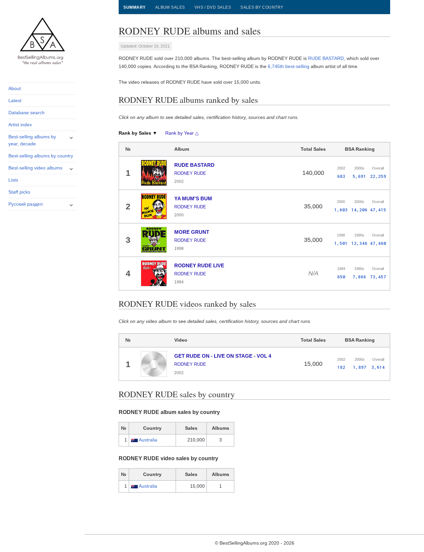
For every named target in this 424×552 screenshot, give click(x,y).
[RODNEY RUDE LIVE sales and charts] (154, 273)
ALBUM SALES (170, 7)
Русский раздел (25, 204)
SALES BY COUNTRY (262, 7)
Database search (26, 112)
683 (341, 176)
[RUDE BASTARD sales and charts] (154, 173)
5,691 (359, 176)
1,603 (341, 209)
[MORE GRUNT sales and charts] (154, 240)
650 (341, 276)
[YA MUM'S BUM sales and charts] (154, 206)
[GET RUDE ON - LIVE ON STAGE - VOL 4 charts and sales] (154, 364)
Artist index (20, 124)
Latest (14, 100)
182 (341, 367)
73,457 (378, 276)
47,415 (378, 209)
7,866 (359, 276)
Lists (13, 180)
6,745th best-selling (288, 66)
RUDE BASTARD (326, 58)
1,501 (341, 243)
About (14, 88)
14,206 (359, 209)
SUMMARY (134, 7)
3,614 (378, 367)
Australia (148, 439)
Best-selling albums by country (40, 155)
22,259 (378, 176)
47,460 (378, 243)
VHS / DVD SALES (212, 7)
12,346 (359, 243)
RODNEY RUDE (190, 173)
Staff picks (19, 192)
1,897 (359, 367)
